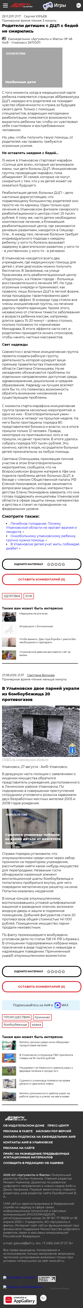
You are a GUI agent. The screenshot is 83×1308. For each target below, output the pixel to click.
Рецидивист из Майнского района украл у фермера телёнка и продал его (46, 1069)
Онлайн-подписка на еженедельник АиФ (39, 1137)
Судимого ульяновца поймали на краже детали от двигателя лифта (44, 1082)
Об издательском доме (23, 1125)
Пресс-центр (58, 1125)
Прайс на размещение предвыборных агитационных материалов (36, 1155)
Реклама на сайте (19, 1148)
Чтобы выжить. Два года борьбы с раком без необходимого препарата (47, 641)
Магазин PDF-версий (53, 1131)
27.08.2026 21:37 (13, 675)
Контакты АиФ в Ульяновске (28, 1142)
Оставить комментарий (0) (41, 579)
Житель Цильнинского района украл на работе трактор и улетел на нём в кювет (44, 1095)
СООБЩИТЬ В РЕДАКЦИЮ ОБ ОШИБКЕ (33, 1163)
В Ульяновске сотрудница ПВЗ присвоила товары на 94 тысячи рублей (46, 1056)
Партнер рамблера (59, 1288)
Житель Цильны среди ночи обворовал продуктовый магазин (44, 1044)
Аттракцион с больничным (36, 626)
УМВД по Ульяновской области (25, 759)
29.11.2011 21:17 (11, 16)
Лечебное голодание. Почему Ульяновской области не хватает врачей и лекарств (41, 528)
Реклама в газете (18, 1131)
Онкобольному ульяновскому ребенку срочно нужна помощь (41, 538)
